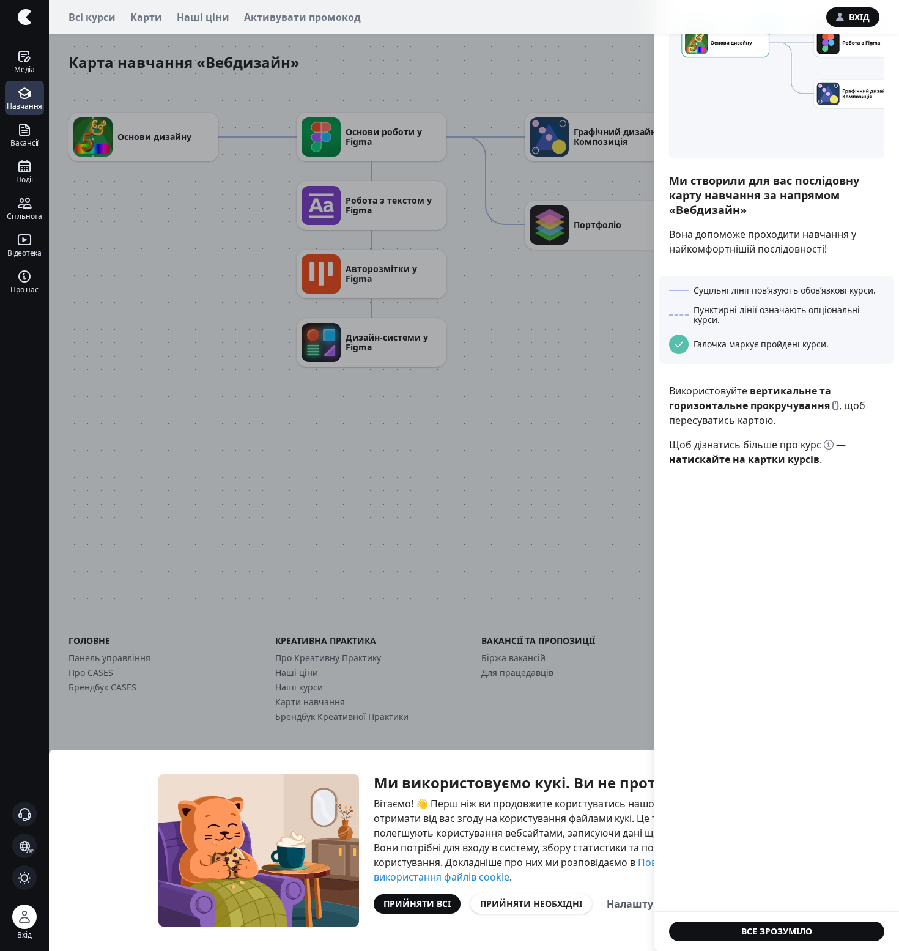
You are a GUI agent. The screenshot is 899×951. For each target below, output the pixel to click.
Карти (146, 17)
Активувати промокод (302, 17)
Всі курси (92, 17)
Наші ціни (203, 17)
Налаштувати (642, 904)
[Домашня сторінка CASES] (24, 17)
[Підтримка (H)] (24, 814)
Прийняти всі (417, 903)
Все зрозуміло (776, 931)
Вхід (859, 17)
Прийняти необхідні (531, 903)
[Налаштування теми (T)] (24, 877)
